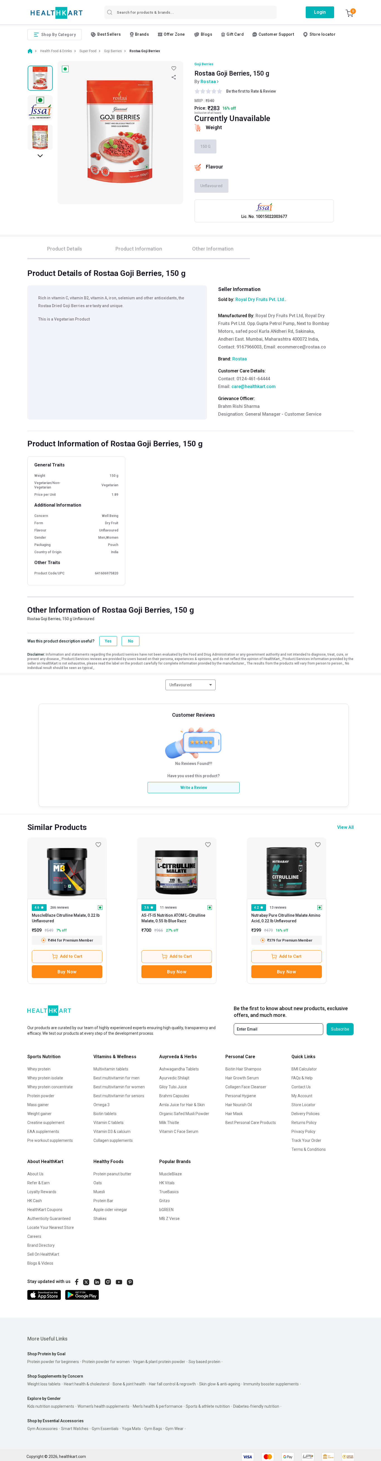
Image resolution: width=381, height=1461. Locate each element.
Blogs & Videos (40, 1263)
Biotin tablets (105, 1113)
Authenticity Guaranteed (49, 1218)
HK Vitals (167, 1183)
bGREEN (166, 1209)
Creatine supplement (45, 1122)
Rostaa (208, 81)
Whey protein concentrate (50, 1087)
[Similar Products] (67, 868)
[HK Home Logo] (56, 13)
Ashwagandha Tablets (179, 1069)
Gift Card (235, 34)
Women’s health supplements (103, 1406)
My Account (301, 1096)
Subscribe (340, 1029)
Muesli (99, 1192)
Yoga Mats (131, 1428)
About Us (35, 1174)
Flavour (214, 167)
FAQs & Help (302, 1078)
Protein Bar (103, 1200)
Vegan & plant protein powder (159, 1361)
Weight (214, 127)
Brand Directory (41, 1245)
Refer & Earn (38, 1183)
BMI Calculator (304, 1069)
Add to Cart (71, 956)
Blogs (206, 34)
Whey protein (38, 1069)
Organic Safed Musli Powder (184, 1113)
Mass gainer (38, 1105)
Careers (34, 1236)
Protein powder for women (106, 1361)
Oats (97, 1183)
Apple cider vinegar (110, 1209)
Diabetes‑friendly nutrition (256, 1406)
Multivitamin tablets (110, 1069)
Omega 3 (101, 1105)
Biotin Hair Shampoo (243, 1069)
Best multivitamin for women (119, 1087)
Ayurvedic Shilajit (174, 1078)
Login (320, 12)
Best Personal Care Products (250, 1122)
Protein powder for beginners (53, 1361)
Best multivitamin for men (116, 1078)
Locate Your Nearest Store (50, 1227)
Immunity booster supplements (271, 1384)
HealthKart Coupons (44, 1209)
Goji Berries (203, 64)
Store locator (323, 34)
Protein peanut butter (112, 1174)
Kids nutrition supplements (50, 1406)
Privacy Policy (303, 1131)
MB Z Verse (169, 1218)
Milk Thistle (169, 1122)
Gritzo (164, 1200)
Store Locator (303, 1105)
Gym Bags (153, 1428)
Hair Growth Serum (242, 1078)
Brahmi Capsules (174, 1096)
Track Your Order (306, 1140)
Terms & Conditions (308, 1149)
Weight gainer (39, 1113)
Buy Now (67, 971)
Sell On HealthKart (43, 1254)
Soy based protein (204, 1361)
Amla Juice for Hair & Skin (182, 1105)
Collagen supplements (113, 1140)
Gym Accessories (42, 1428)
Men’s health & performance (157, 1406)
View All (345, 827)
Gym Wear (174, 1428)
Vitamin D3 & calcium (112, 1131)
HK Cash (34, 1200)
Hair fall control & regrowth (172, 1384)
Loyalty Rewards (41, 1192)
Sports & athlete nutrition (208, 1406)
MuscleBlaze (170, 1174)
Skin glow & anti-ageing (219, 1384)
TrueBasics (169, 1192)
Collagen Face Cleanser (245, 1087)
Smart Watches (74, 1428)
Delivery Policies (305, 1113)
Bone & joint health (129, 1384)
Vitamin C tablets (108, 1122)
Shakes (100, 1218)
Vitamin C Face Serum (178, 1131)
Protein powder (40, 1096)
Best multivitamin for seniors (118, 1096)
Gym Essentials (105, 1428)
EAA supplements (43, 1131)
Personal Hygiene (240, 1096)
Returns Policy (304, 1122)
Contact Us (301, 1087)
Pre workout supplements (50, 1140)
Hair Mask (234, 1113)
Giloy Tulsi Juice (173, 1087)
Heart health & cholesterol (86, 1384)
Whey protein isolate (45, 1078)
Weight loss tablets (44, 1384)
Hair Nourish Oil (238, 1105)
